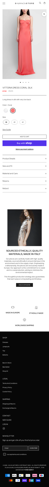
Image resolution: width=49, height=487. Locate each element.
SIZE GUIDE (7, 420)
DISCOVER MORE (24, 285)
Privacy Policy (7, 387)
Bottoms (5, 355)
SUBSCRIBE (33, 448)
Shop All (5, 371)
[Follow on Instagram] (4, 428)
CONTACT (6, 416)
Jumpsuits (6, 346)
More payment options (24, 149)
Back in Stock (7, 363)
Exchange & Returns (9, 408)
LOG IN (5, 424)
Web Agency (29, 470)
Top (4, 351)
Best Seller (6, 367)
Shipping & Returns (9, 404)
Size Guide (7, 129)
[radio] (6, 110)
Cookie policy (7, 392)
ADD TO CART (24, 137)
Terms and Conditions (10, 383)
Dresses (5, 342)
